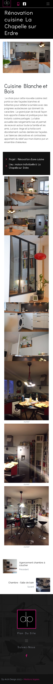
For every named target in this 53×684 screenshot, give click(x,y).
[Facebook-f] (26, 655)
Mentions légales (31, 679)
